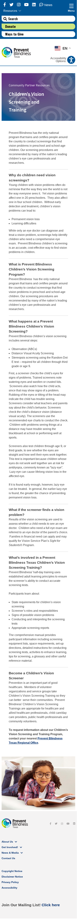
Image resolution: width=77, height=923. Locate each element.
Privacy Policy (10, 882)
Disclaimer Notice (12, 876)
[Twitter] (11, 4)
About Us (7, 841)
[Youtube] (26, 4)
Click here (51, 905)
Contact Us (8, 858)
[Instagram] (19, 4)
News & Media (10, 852)
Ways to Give (14, 34)
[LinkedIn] (34, 4)
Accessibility (9, 887)
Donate (10, 26)
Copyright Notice (12, 871)
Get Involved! (10, 847)
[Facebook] (4, 4)
